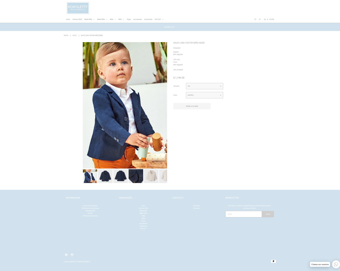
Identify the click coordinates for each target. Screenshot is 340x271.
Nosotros (196, 206)
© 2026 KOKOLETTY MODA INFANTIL (77, 262)
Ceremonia (148, 19)
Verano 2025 (77, 19)
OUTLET (158, 19)
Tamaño (176, 86)
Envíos (90, 213)
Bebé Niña (88, 19)
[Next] (93, 46)
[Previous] (87, 46)
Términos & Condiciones (90, 208)
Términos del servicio (90, 216)
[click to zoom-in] (163, 46)
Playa (129, 19)
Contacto (196, 208)
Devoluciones (90, 211)
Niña (112, 19)
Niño (120, 19)
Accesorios (137, 19)
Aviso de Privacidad (90, 206)
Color (175, 95)
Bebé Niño (101, 19)
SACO (75, 35)
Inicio (68, 19)
